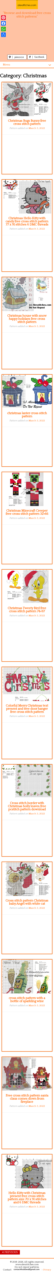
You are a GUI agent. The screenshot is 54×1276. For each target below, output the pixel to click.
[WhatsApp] (3, 29)
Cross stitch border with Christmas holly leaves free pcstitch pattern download (27, 806)
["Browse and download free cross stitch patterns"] (27, 4)
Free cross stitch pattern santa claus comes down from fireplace (27, 1099)
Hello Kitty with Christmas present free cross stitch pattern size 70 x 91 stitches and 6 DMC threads (27, 1197)
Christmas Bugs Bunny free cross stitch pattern (27, 122)
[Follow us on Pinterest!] (17, 58)
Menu (6, 64)
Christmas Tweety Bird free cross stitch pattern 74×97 (27, 609)
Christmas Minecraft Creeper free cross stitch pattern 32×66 (27, 512)
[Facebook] (3, 23)
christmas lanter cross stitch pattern (27, 414)
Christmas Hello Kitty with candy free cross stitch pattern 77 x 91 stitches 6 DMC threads (27, 221)
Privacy (47, 1269)
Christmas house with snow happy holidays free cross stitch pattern (27, 319)
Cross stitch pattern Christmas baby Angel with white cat (27, 902)
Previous (11, 1252)
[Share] (3, 35)
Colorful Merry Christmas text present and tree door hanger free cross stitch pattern (27, 709)
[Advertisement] (27, 38)
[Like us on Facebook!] (37, 58)
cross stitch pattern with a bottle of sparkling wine (27, 999)
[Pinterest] (3, 17)
